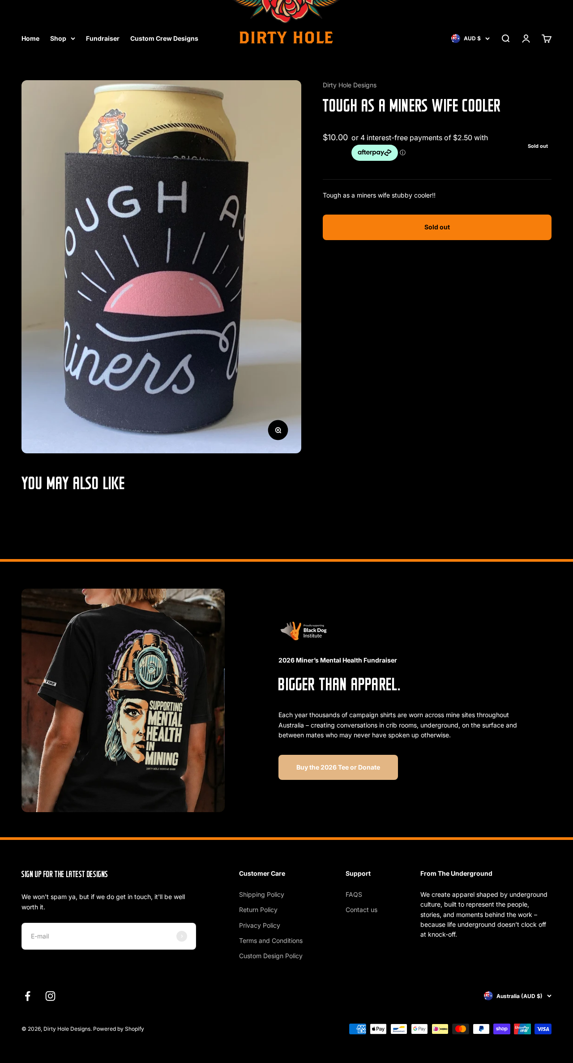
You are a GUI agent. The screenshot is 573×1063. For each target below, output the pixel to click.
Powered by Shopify (118, 1028)
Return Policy (258, 909)
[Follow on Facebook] (27, 996)
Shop (58, 38)
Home (30, 38)
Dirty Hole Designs (349, 85)
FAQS (354, 894)
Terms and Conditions (271, 940)
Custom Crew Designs (164, 38)
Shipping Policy (261, 894)
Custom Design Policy (271, 956)
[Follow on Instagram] (50, 996)
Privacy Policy (259, 925)
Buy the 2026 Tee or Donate (338, 767)
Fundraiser (103, 38)
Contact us (361, 909)
